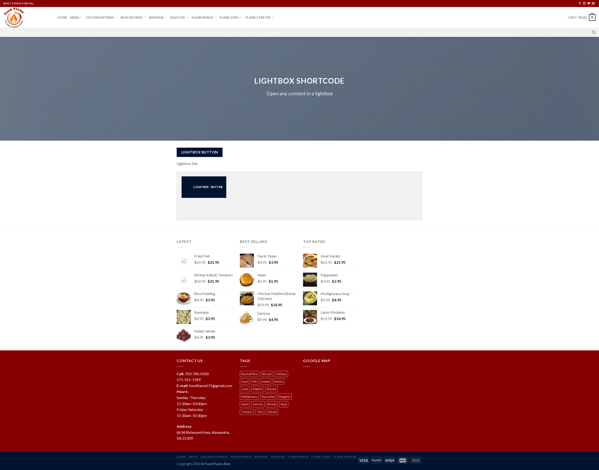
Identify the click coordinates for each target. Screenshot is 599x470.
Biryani (267, 374)
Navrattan (268, 397)
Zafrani (272, 412)
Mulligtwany (249, 397)
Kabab (265, 381)
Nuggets (284, 397)
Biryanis (156, 17)
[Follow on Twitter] (588, 3)
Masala (271, 389)
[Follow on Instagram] (584, 3)
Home (62, 17)
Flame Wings (202, 17)
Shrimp (271, 404)
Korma (278, 381)
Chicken (281, 374)
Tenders (246, 412)
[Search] (593, 32)
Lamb (244, 389)
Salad (244, 404)
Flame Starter (258, 17)
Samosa (258, 404)
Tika (260, 412)
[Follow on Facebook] (579, 3)
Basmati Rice (249, 374)
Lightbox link (187, 163)
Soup (284, 404)
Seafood (177, 17)
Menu (74, 17)
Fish (254, 381)
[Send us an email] (593, 3)
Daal (244, 381)
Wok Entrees (132, 17)
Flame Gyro (229, 17)
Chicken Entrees (100, 17)
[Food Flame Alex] (27, 17)
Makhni (258, 389)
